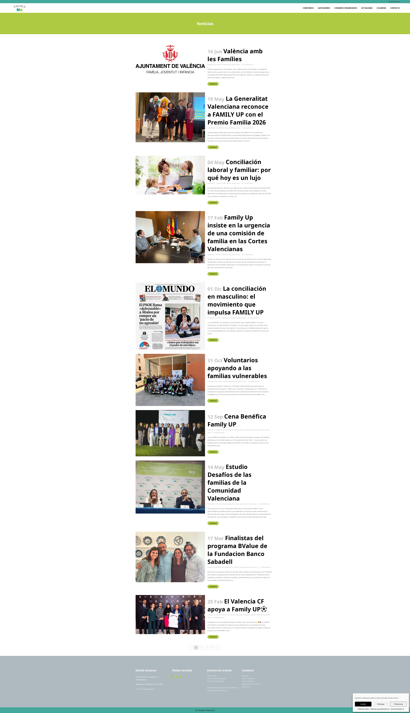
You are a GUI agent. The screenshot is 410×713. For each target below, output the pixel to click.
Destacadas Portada (241, 430)
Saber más (246, 687)
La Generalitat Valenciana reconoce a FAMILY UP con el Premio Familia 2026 (238, 110)
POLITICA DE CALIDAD (215, 681)
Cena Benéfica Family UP (236, 420)
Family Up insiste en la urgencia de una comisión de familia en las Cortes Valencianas (238, 233)
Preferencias (398, 704)
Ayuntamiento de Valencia (217, 690)
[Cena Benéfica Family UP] (170, 433)
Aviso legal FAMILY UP (397, 709)
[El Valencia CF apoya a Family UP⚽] (170, 614)
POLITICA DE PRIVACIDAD (217, 678)
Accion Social (228, 430)
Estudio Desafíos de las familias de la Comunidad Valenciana (229, 482)
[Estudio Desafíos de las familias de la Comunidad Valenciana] (170, 486)
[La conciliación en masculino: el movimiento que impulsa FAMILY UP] (170, 316)
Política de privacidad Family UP (380, 709)
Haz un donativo (248, 681)
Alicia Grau (236, 64)
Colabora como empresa (251, 684)
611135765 (147, 684)
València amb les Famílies (235, 55)
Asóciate (245, 676)
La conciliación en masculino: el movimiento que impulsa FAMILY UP (236, 300)
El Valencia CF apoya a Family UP (235, 605)
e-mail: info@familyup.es (145, 689)
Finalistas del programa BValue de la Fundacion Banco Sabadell (237, 550)
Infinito (225, 381)
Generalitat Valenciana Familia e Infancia (222, 688)
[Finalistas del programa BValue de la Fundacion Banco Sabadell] (170, 557)
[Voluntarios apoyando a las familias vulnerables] (170, 380)
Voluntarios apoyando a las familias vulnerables (237, 368)
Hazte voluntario (248, 678)
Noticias (226, 64)
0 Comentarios (247, 64)
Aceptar (363, 704)
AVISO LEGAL (212, 676)
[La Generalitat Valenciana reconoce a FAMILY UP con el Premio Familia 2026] (170, 117)
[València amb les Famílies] (170, 59)
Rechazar (380, 704)
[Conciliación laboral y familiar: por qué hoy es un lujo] (170, 175)
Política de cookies (363, 709)
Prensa (232, 318)
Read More (213, 84)
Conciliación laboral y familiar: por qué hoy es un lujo (239, 170)
